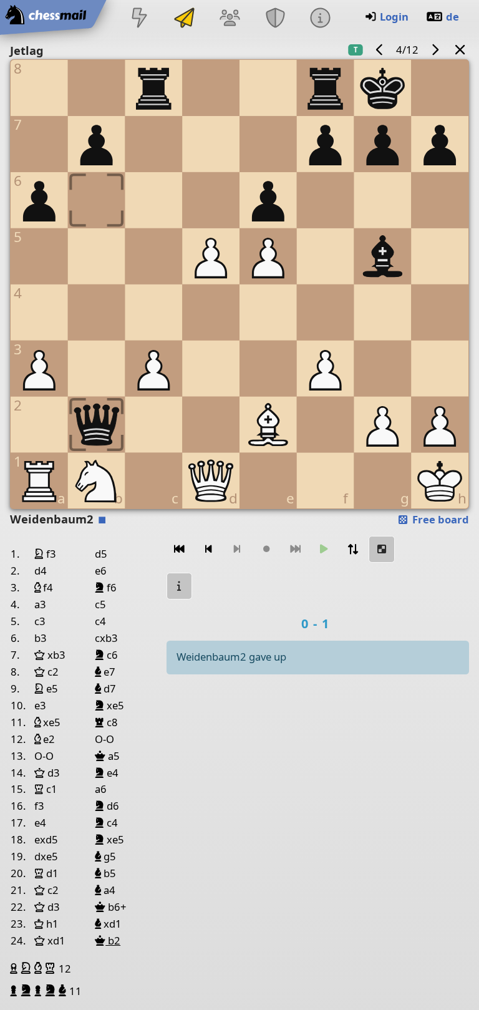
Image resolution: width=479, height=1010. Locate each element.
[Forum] (230, 19)
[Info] (320, 19)
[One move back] (208, 549)
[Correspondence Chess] (184, 19)
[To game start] (180, 549)
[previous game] (380, 49)
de (452, 16)
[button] (15, 968)
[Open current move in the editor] (382, 549)
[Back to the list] (460, 49)
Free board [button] (439, 519)
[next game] (434, 49)
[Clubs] (275, 19)
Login (394, 16)
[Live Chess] (139, 19)
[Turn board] (353, 549)
